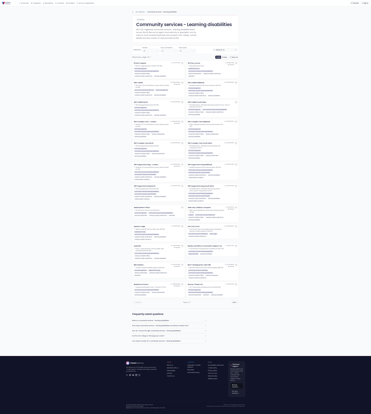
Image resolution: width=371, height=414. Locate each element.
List (219, 57)
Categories (37, 3)
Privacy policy (212, 370)
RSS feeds (190, 370)
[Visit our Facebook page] (130, 375)
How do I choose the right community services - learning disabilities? (156, 331)
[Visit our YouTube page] (133, 375)
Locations (60, 3)
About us (170, 365)
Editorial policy (212, 376)
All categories (140, 12)
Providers (71, 3)
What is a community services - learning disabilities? (150, 320)
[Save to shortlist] (182, 63)
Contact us (171, 376)
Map (225, 57)
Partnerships (171, 370)
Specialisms (49, 3)
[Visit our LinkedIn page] (136, 375)
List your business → (236, 392)
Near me (235, 57)
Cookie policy (212, 368)
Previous (138, 302)
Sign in (366, 3)
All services (25, 3)
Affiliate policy (212, 379)
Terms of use (212, 373)
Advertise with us (172, 368)
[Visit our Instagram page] (139, 375)
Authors (169, 373)
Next (234, 302)
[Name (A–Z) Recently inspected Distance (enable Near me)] (225, 49)
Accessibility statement (216, 365)
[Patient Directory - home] (9, 3)
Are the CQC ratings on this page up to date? (148, 336)
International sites (193, 372)
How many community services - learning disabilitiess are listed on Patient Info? (160, 326)
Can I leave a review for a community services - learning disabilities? (156, 341)
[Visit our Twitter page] (127, 375)
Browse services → (236, 386)
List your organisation (86, 3)
